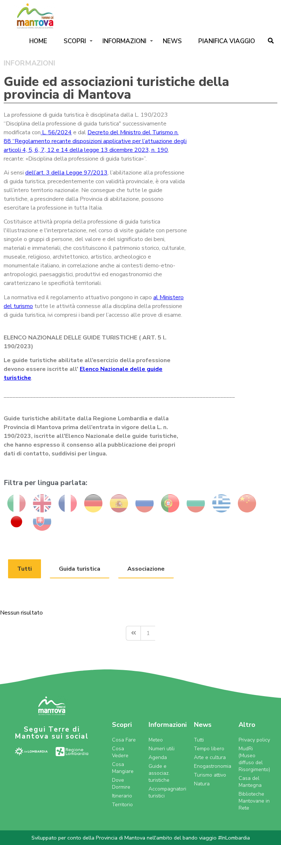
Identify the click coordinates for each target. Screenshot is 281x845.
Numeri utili (162, 748)
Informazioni (124, 41)
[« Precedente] (133, 633)
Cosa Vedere (120, 752)
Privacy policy (254, 739)
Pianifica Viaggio (226, 41)
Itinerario (122, 795)
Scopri (75, 41)
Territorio (122, 804)
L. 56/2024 (56, 132)
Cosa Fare (124, 739)
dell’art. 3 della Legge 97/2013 (66, 173)
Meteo (156, 739)
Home (38, 41)
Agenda (158, 757)
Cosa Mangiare (123, 768)
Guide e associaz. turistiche (159, 773)
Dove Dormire (121, 783)
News (172, 41)
